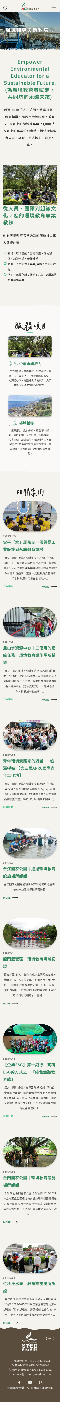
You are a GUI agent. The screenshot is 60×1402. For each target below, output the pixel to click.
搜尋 (5, 8)
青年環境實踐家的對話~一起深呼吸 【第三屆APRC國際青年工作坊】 (29, 768)
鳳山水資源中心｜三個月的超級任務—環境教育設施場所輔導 (29, 655)
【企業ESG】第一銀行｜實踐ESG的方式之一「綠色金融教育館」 (29, 1072)
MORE (45, 586)
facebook (19, 1382)
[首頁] (30, 6)
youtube (30, 1382)
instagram (41, 1382)
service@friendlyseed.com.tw (32, 1374)
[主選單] (54, 7)
